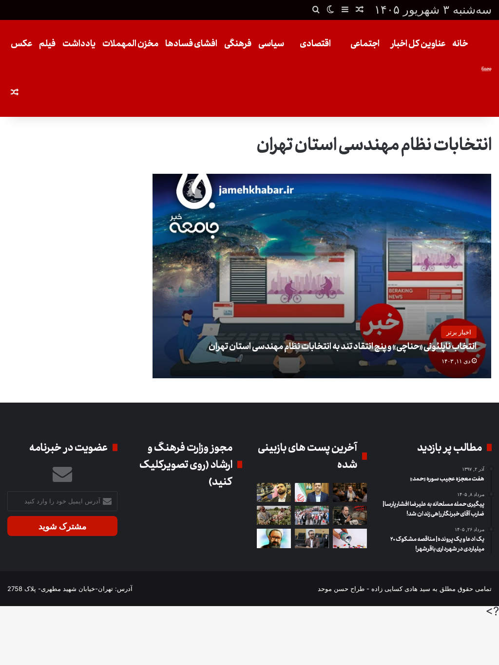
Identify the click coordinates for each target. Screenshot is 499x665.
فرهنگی (237, 44)
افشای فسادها (191, 44)
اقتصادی (315, 44)
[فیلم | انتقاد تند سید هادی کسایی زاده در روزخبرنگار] (312, 538)
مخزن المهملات (130, 44)
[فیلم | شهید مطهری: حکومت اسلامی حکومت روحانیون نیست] (274, 538)
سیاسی (271, 44)
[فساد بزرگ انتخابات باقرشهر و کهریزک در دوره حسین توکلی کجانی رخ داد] (312, 492)
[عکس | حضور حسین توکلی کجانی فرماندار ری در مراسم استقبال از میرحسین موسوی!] (312, 515)
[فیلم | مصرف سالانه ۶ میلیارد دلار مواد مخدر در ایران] (274, 515)
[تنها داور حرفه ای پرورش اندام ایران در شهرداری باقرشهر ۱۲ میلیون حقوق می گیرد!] (274, 492)
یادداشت (79, 44)
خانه (460, 44)
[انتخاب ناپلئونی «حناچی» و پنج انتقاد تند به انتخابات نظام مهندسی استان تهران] (322, 276)
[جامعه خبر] (486, 68)
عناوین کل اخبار (417, 44)
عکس (21, 44)
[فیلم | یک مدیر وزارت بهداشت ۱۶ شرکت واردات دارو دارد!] (350, 538)
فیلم (47, 44)
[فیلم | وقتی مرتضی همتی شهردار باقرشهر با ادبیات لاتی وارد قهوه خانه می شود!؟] (350, 492)
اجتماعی (365, 44)
